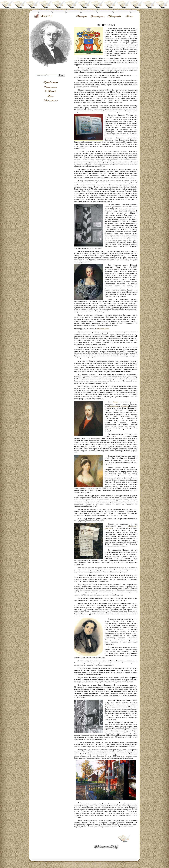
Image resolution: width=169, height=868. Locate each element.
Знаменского (114, 406)
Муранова (124, 406)
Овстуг (115, 402)
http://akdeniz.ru (103, 329)
